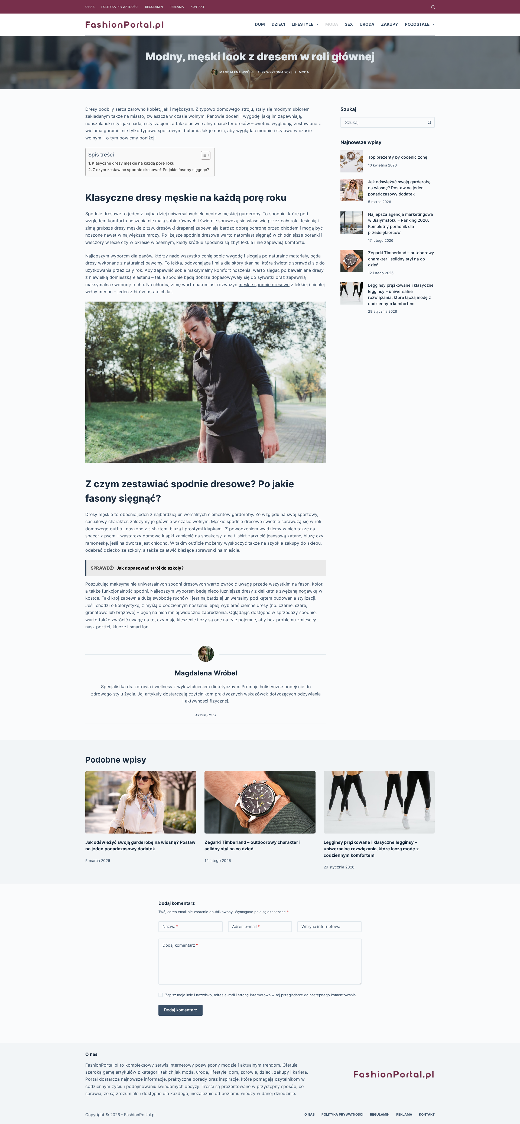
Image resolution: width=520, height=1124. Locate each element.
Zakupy (389, 24)
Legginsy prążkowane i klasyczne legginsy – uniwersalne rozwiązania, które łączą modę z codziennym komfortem (371, 848)
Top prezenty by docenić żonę (397, 157)
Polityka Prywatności (119, 7)
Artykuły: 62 (205, 715)
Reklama (177, 7)
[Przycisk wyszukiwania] (429, 122)
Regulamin (154, 7)
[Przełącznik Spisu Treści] (203, 155)
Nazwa (170, 926)
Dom (260, 24)
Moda (331, 24)
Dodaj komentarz (180, 945)
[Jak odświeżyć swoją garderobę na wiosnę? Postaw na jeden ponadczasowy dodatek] (351, 190)
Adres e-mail (246, 926)
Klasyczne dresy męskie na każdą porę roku (133, 163)
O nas (90, 7)
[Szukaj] (433, 7)
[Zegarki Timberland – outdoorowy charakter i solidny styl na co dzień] (351, 261)
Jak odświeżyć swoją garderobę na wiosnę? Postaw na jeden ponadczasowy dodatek (399, 188)
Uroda (367, 24)
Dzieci (278, 24)
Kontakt (197, 7)
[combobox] (382, 122)
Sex (349, 24)
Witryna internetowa (320, 926)
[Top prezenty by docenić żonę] (351, 161)
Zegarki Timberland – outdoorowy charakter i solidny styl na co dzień (401, 258)
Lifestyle (302, 24)
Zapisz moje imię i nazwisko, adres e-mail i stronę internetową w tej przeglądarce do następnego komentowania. (261, 995)
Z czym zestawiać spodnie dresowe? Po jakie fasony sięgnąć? (151, 169)
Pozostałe (417, 24)
